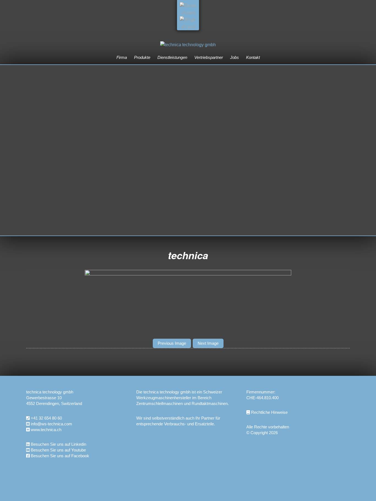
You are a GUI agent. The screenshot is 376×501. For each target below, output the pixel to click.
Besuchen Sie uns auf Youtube (58, 450)
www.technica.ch (46, 429)
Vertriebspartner (208, 57)
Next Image (208, 343)
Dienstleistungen (172, 57)
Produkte (142, 57)
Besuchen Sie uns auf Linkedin (58, 444)
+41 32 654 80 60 (46, 418)
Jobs (234, 57)
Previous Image (172, 343)
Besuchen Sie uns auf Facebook (59, 455)
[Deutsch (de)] (188, 12)
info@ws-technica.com (51, 423)
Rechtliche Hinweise (269, 412)
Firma (121, 57)
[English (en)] (188, 26)
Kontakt (253, 57)
